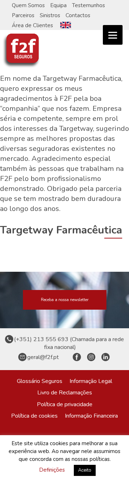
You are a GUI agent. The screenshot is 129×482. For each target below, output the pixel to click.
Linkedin (105, 357)
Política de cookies (34, 416)
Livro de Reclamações (64, 393)
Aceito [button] (84, 470)
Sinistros (50, 15)
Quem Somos (28, 5)
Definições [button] (52, 469)
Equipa (58, 5)
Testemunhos (88, 5)
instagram (91, 357)
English (65, 25)
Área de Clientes (32, 25)
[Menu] (113, 35)
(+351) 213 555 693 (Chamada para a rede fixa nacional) (69, 343)
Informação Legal (91, 381)
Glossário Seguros (39, 381)
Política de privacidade (64, 404)
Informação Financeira (91, 416)
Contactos (78, 15)
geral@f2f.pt (43, 357)
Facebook (77, 357)
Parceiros (23, 15)
